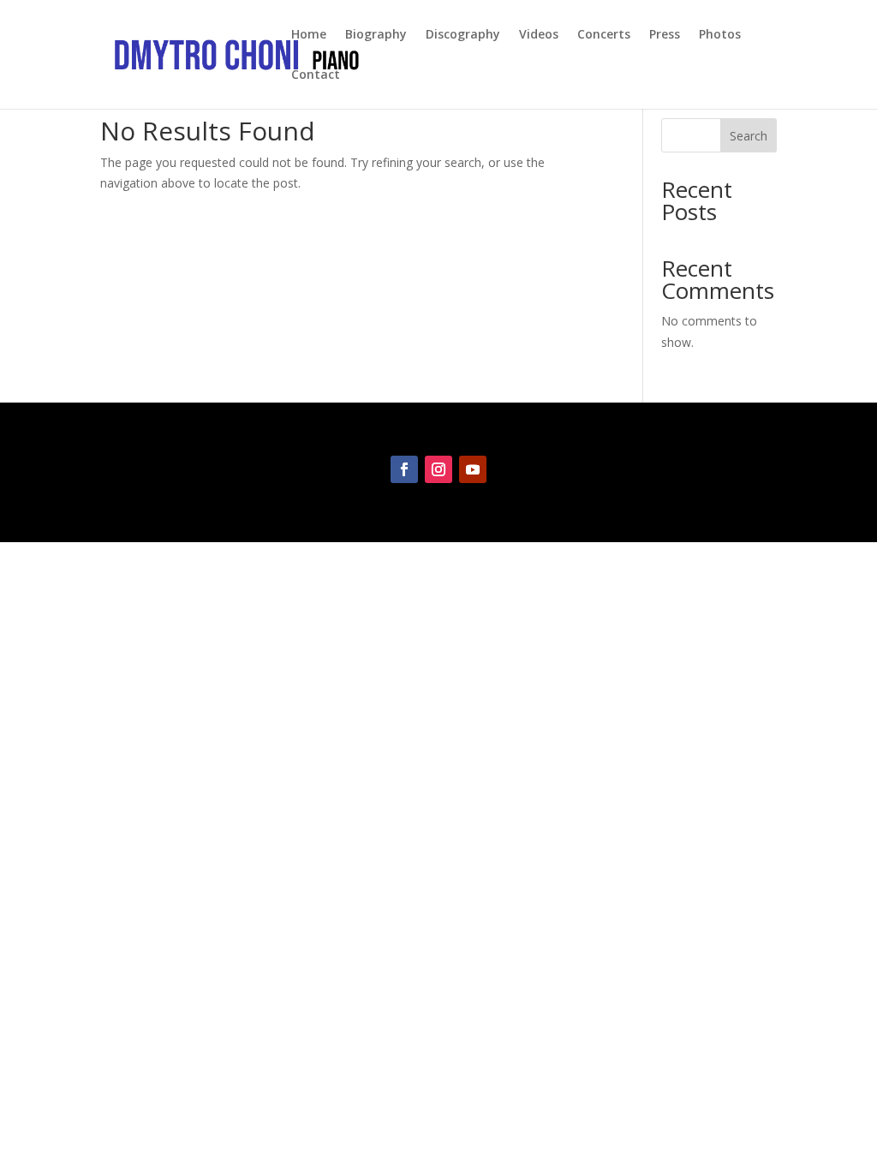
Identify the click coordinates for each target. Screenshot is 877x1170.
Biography (376, 35)
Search (748, 136)
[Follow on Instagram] (438, 469)
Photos (720, 35)
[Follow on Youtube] (472, 469)
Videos (538, 35)
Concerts (603, 35)
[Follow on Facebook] (404, 469)
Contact (315, 75)
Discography (463, 35)
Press (664, 35)
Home (308, 35)
